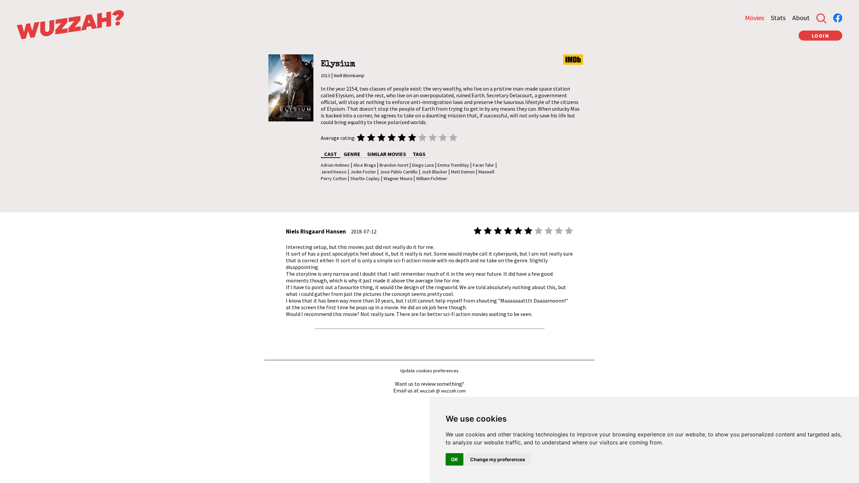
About (801, 17)
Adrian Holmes (335, 165)
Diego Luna (423, 165)
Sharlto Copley (365, 178)
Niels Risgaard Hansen (316, 231)
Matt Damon (463, 172)
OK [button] (454, 459)
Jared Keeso (334, 172)
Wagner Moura (398, 178)
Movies (754, 17)
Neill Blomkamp (349, 75)
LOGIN (820, 35)
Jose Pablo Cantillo (399, 172)
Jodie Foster (363, 172)
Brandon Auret (394, 165)
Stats (778, 17)
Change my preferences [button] (497, 459)
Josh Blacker (434, 172)
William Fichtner (431, 178)
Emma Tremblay (453, 165)
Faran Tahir (483, 165)
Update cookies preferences (429, 371)
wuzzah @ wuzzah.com (443, 391)
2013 (325, 75)
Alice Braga (364, 165)
